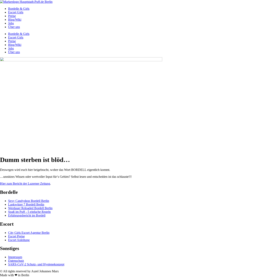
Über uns (14, 27)
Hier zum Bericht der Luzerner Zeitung (25, 183)
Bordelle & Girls (18, 8)
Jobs (11, 23)
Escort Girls (15, 12)
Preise (12, 16)
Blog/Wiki (14, 19)
